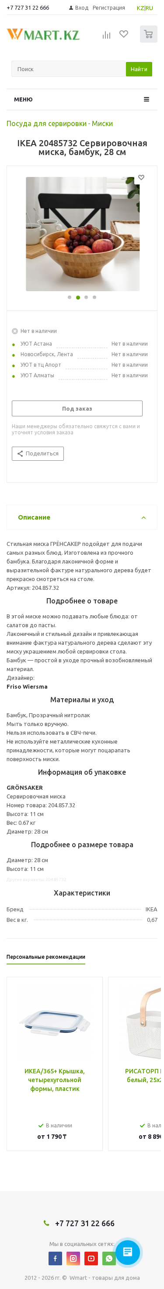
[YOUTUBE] (91, 1258)
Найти (139, 69)
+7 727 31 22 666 (28, 7)
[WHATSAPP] (109, 1258)
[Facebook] (55, 1258)
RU (149, 8)
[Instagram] (73, 1258)
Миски (102, 123)
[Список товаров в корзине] (150, 41)
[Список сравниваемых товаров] (107, 37)
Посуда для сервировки (47, 123)
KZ (140, 8)
